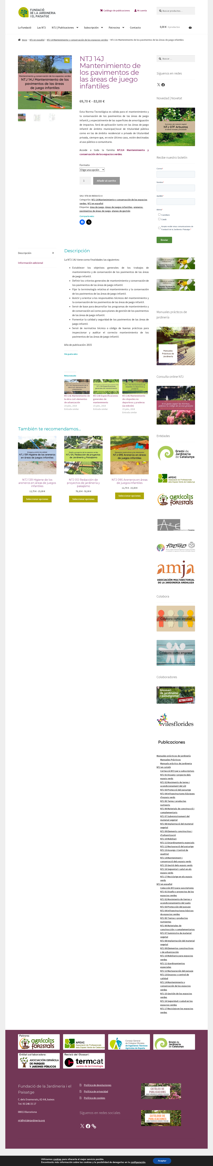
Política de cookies (94, 1098)
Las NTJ (41, 27)
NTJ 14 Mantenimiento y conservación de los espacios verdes (77, 39)
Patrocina (114, 27)
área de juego (97, 207)
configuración (138, 1162)
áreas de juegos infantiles (118, 207)
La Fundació (24, 27)
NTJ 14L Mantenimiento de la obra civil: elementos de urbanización (77, 399)
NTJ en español (37, 39)
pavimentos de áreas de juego (95, 210)
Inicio (24, 39)
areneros (138, 207)
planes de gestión (121, 210)
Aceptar (162, 1160)
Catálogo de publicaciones (117, 10)
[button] (67, 60)
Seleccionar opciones (37, 499)
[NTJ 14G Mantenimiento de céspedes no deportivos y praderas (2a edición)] (135, 386)
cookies (57, 1159)
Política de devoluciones (97, 1085)
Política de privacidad (96, 1091)
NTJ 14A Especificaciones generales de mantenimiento (105, 399)
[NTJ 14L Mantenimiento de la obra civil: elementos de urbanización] (77, 386)
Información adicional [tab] (30, 262)
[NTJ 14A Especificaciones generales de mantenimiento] (106, 386)
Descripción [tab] (24, 253)
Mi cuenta (142, 10)
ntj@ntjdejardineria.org (31, 1120)
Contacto (135, 27)
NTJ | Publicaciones (63, 27)
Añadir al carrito (106, 180)
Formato (85, 165)
